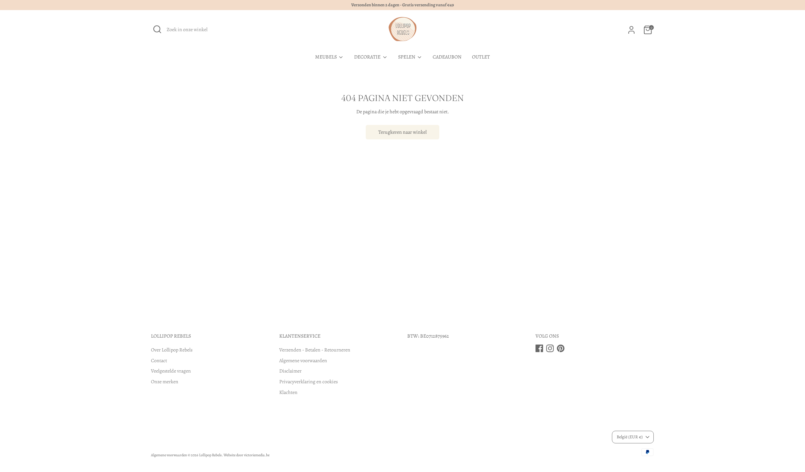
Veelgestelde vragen (171, 371)
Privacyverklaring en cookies (308, 381)
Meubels (326, 56)
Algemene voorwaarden (303, 360)
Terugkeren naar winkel (402, 132)
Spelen (407, 56)
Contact (159, 360)
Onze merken (164, 381)
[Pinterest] (560, 348)
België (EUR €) (630, 437)
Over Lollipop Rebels (171, 349)
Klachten (288, 392)
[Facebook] (539, 348)
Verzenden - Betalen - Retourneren (314, 349)
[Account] (631, 30)
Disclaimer (290, 371)
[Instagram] (550, 348)
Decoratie (367, 56)
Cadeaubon (447, 56)
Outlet (481, 56)
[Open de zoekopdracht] (157, 29)
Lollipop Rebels (210, 455)
